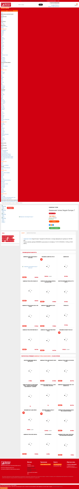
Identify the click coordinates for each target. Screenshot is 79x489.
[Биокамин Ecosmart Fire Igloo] (66, 339)
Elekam (2, 64)
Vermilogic (3, 196)
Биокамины (3, 30)
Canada (2, 116)
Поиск (41, 4)
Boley (2, 40)
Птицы (2, 171)
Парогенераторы (4, 152)
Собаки (2, 190)
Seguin (2, 37)
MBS (2, 98)
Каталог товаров (5, 8)
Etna (2, 19)
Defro (2, 47)
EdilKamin (3, 135)
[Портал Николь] (48, 444)
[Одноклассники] (51, 225)
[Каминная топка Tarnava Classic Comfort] (48, 316)
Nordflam (3, 109)
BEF (1, 36)
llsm (58, 0)
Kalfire (2, 35)
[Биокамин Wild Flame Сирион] (30, 419)
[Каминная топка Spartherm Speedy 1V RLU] (48, 340)
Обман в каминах (54, 228)
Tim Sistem (3, 102)
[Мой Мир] (53, 225)
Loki (1, 74)
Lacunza (2, 73)
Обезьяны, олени (4, 183)
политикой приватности (57, 486)
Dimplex (2, 133)
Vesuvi (2, 118)
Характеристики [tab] (31, 233)
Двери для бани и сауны (6, 155)
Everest (2, 45)
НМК (2, 78)
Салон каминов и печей (45, 464)
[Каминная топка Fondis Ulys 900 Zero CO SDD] (66, 370)
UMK (2, 194)
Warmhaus (3, 58)
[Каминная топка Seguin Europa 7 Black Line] (30, 267)
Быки (2, 176)
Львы (2, 177)
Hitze (2, 43)
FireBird (2, 31)
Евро (60, 465)
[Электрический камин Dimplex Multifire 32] (30, 370)
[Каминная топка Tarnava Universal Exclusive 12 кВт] (48, 291)
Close (2, 12)
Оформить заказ (30, 465)
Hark (2, 92)
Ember (2, 111)
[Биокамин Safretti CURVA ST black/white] (48, 420)
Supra (2, 104)
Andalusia (3, 139)
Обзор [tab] (23, 233)
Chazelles (3, 57)
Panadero (3, 72)
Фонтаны (3, 187)
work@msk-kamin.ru (55, 5)
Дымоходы (3, 191)
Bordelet (2, 123)
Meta (2, 20)
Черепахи (3, 185)
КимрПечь (3, 124)
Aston (2, 79)
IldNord (2, 33)
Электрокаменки (4, 150)
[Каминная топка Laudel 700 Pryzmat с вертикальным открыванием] (66, 445)
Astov (2, 17)
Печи (2, 67)
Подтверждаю (3, 488)
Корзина (29, 464)
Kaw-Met (2, 23)
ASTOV (2, 129)
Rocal (2, 125)
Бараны (2, 175)
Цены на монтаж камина (51, 0)
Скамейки (3, 186)
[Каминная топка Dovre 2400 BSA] (30, 444)
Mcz (2, 52)
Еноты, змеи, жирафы (5, 172)
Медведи (3, 181)
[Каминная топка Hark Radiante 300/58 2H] (48, 370)
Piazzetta (3, 38)
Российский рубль (57, 464)
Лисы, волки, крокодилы (6, 180)
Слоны (2, 188)
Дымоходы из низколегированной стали (9, 201)
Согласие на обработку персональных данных (10, 469)
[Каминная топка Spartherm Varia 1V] (30, 339)
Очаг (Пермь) (3, 151)
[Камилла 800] (66, 266)
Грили (2, 162)
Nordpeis (2, 115)
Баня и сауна (4, 237)
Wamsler (2, 107)
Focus (2, 41)
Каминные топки (4, 54)
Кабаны (2, 173)
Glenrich (2, 63)
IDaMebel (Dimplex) (5, 134)
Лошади (2, 178)
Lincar (2, 97)
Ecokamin (3, 59)
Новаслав (3, 100)
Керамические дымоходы (6, 198)
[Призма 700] (66, 315)
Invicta (2, 93)
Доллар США (56, 465)
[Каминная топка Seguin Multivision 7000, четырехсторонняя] (66, 420)
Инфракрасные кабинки (6, 154)
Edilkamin (3, 90)
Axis (2, 56)
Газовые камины (4, 66)
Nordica (2, 99)
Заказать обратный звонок (53, 6)
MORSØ (2, 88)
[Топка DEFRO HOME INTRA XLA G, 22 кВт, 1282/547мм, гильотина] (48, 395)
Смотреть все (4, 28)
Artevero (2, 130)
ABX (2, 76)
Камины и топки (4, 26)
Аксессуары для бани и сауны (7, 157)
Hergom (2, 42)
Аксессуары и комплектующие (7, 236)
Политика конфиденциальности (7, 467)
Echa (2, 51)
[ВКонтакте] (49, 225)
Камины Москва (5, 202)
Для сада (3, 159)
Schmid (2, 48)
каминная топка (28, 238)
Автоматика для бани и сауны (7, 156)
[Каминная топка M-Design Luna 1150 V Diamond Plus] (66, 395)
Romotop (3, 103)
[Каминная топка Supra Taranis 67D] (30, 290)
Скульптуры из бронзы (5, 167)
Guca (2, 71)
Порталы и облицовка (9, 241)
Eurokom (2, 113)
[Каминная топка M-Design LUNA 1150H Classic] (30, 316)
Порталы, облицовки (5, 119)
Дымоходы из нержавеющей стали (8, 197)
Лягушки (2, 182)
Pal (1, 110)
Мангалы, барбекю (5, 165)
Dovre (2, 114)
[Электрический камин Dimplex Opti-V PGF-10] (66, 291)
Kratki (2, 22)
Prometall (3, 87)
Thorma (2, 105)
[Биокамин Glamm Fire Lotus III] (48, 266)
